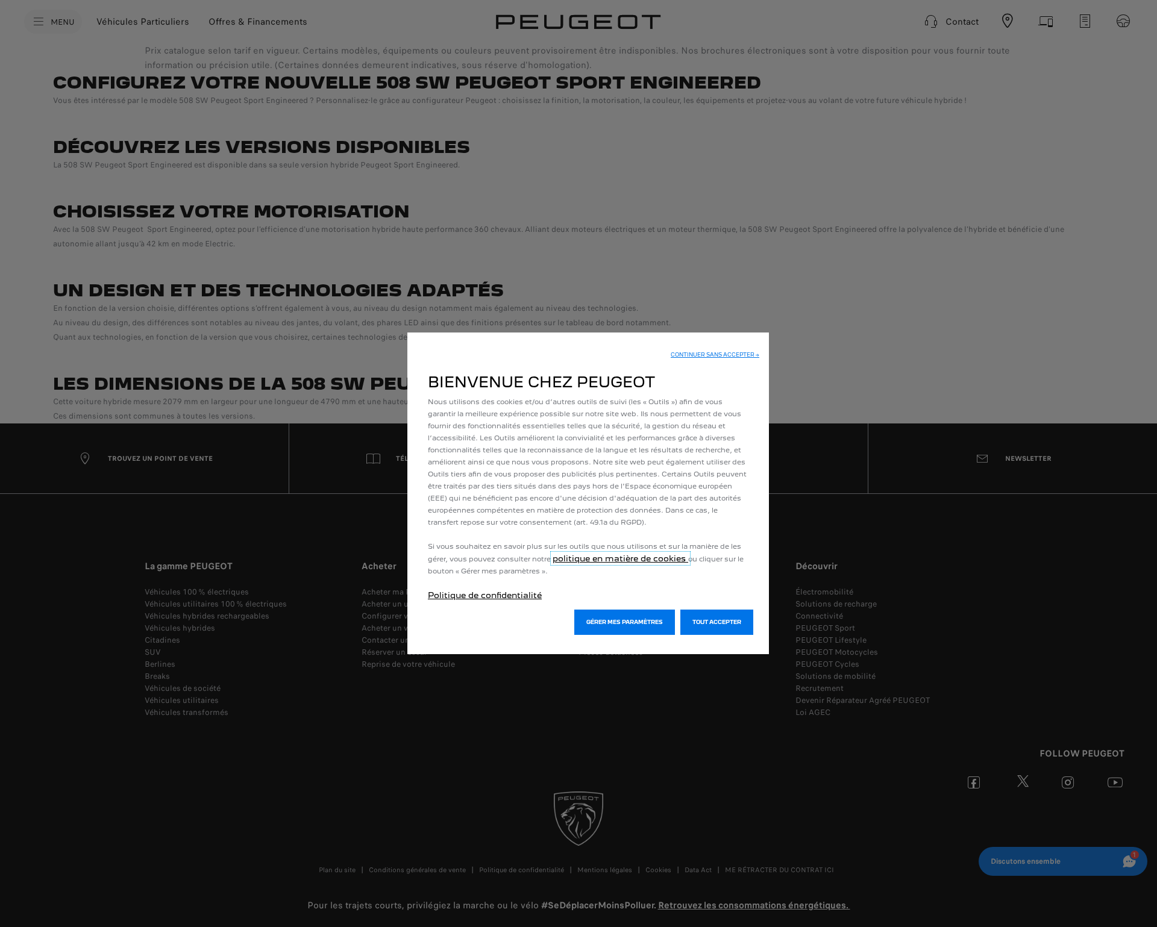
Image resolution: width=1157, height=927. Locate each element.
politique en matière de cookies (620, 558)
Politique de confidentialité (485, 595)
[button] (715, 355)
